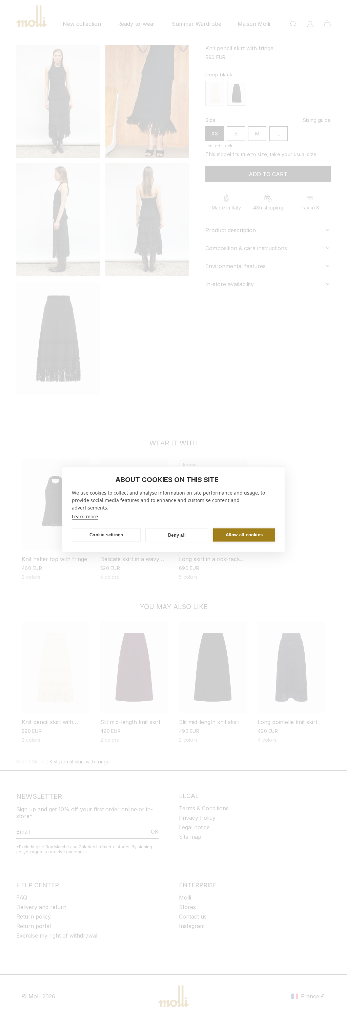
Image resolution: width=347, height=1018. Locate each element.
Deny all (177, 535)
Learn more (85, 516)
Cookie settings (106, 534)
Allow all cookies (244, 534)
